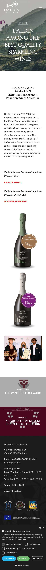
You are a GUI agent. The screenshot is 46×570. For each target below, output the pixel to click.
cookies (17, 491)
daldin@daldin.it (12, 462)
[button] (23, 565)
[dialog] (23, 547)
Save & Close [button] (9, 559)
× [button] (43, 528)
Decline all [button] (37, 559)
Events (23, 23)
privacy (8, 491)
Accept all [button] (23, 559)
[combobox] (40, 528)
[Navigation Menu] (40, 7)
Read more (22, 539)
